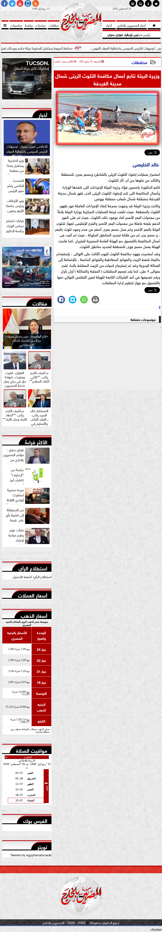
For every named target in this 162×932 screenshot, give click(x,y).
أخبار (43, 114)
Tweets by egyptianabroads (30, 855)
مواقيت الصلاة (31, 750)
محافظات (139, 62)
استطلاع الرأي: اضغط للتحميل (32, 576)
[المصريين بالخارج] (26, 79)
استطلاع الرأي (32, 567)
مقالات (39, 302)
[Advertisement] (107, 360)
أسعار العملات (32, 594)
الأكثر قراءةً (36, 441)
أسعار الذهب (34, 615)
